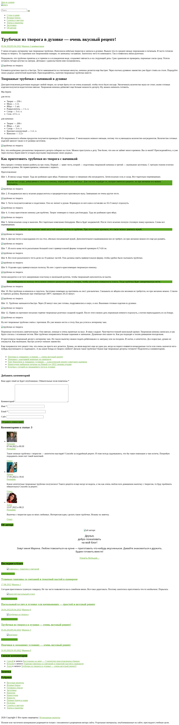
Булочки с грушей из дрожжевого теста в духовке (31, 367)
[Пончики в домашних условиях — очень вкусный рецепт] (12, 635)
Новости (11, 698)
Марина (26, 46)
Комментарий (7, 401)
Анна (9, 505)
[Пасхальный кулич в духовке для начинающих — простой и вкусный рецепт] (21, 594)
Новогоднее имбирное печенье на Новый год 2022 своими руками (40, 364)
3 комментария (37, 46)
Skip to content (7, 2)
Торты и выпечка (15, 23)
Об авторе (11, 28)
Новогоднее (12, 695)
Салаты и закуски (15, 20)
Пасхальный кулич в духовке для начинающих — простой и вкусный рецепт (48, 604)
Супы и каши (13, 15)
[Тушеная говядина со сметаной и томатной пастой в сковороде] (23, 569)
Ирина (10, 474)
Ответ (9, 461)
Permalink (11, 449)
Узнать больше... (89, 558)
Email (4, 411)
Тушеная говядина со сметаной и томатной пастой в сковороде (39, 579)
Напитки (11, 693)
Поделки (11, 703)
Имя (4, 406)
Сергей (10, 661)
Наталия (11, 444)
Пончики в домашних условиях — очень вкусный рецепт (35, 357)
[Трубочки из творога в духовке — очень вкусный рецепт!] (18, 614)
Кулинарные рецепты (50, 717)
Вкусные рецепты (15, 682)
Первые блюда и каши (17, 700)
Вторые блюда (13, 18)
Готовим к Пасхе (9, 599)
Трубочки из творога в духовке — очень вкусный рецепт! (36, 624)
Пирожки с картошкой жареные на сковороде (29, 359)
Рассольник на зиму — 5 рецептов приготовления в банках (51, 661)
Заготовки (12, 25)
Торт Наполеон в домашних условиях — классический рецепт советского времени (47, 362)
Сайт (3, 416)
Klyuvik (10, 663)
